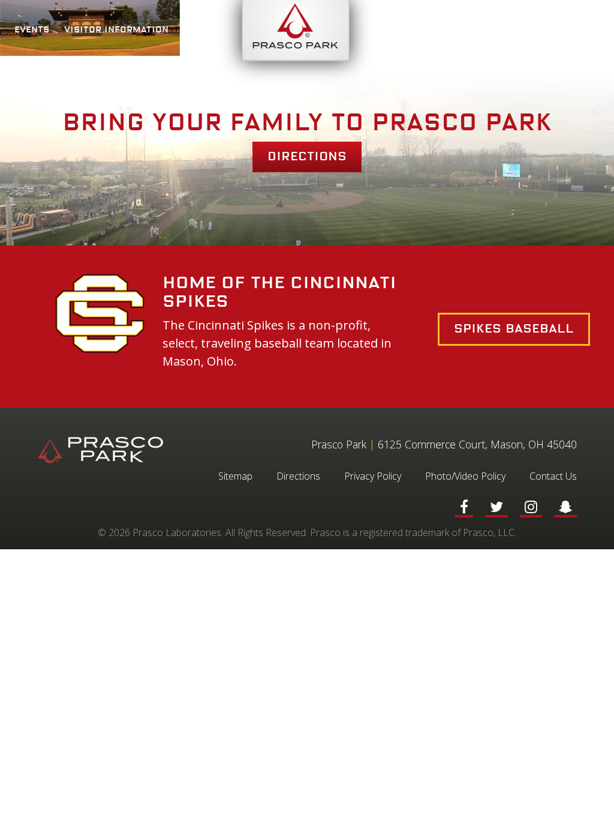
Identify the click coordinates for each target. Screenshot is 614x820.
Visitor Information (116, 30)
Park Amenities (414, 30)
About (199, 30)
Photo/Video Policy (465, 476)
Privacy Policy (372, 476)
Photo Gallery (505, 30)
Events (31, 30)
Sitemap (235, 476)
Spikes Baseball (514, 329)
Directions (307, 157)
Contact (579, 30)
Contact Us (553, 476)
